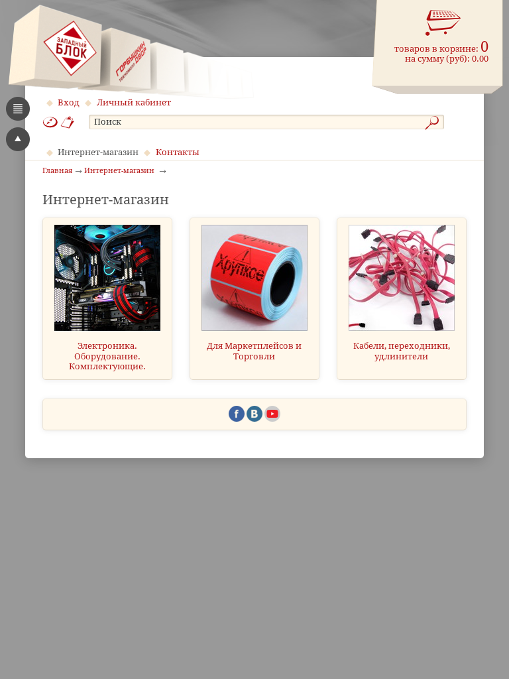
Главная (57, 171)
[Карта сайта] (50, 122)
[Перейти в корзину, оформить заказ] (443, 23)
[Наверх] (18, 139)
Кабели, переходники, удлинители (401, 351)
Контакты (177, 152)
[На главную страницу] (131, 51)
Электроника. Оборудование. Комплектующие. (107, 356)
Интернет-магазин (98, 152)
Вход (69, 102)
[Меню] (18, 109)
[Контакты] (68, 122)
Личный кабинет (134, 102)
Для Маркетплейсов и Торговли (254, 351)
